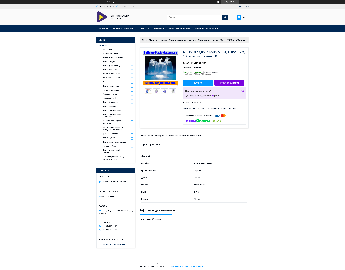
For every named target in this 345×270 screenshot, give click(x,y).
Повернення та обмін (206, 29)
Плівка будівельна (110, 102)
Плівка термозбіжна (111, 86)
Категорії (103, 45)
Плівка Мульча (109, 138)
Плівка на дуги (109, 62)
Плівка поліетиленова (112, 110)
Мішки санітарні (109, 98)
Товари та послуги (123, 29)
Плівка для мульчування (113, 57)
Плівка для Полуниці (111, 66)
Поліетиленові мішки (111, 78)
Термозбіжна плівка (111, 90)
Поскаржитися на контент (174, 266)
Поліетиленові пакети (111, 82)
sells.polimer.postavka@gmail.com (116, 244)
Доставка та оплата (179, 29)
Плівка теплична (109, 106)
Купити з (224, 83)
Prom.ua (185, 264)
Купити (198, 83)
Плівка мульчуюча (110, 70)
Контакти (159, 29)
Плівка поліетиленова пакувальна (112, 115)
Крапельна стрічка (110, 134)
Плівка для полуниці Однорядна (111, 151)
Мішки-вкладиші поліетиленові (182, 40)
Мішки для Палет (110, 146)
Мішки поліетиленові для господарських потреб (113, 128)
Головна (103, 29)
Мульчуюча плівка (110, 53)
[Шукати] (225, 17)
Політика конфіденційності (195, 266)
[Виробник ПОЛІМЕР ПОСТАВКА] (102, 22)
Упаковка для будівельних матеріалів (114, 122)
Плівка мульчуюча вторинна (114, 142)
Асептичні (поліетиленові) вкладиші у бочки (113, 158)
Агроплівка (107, 49)
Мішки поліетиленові (158, 40)
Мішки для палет (110, 94)
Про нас (144, 29)
